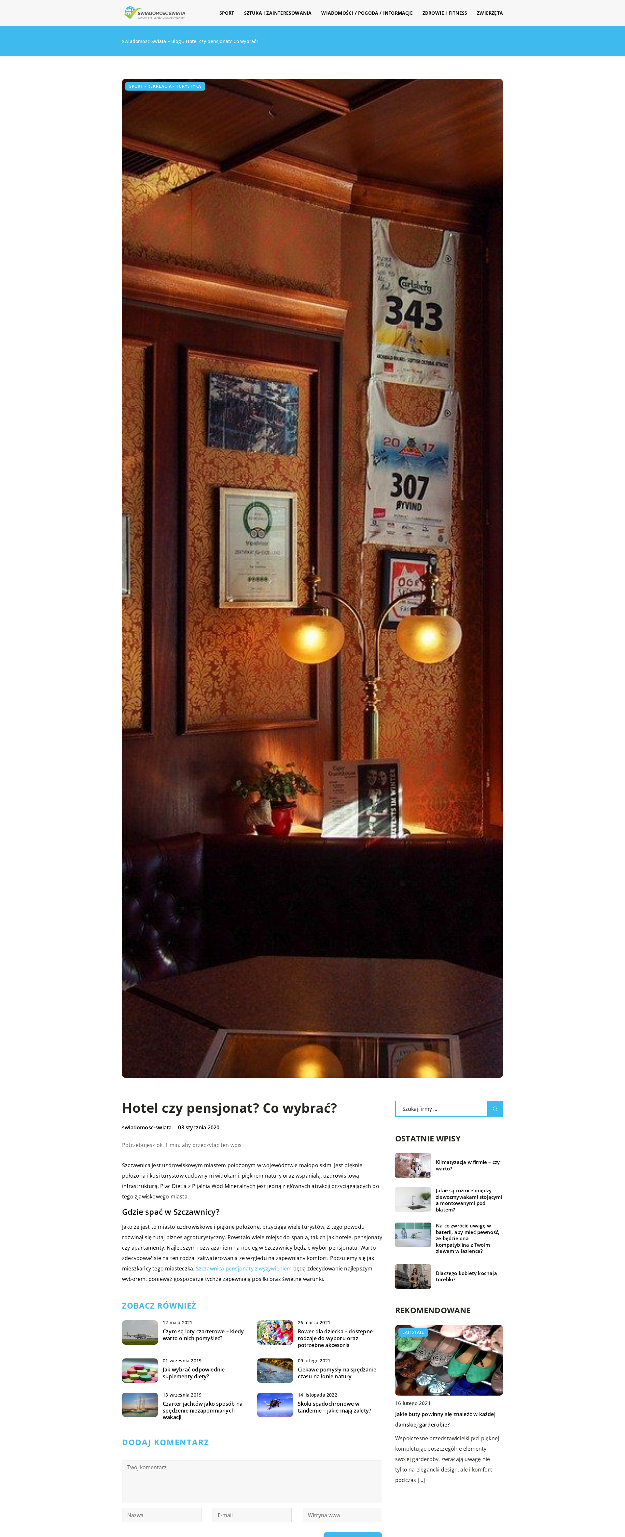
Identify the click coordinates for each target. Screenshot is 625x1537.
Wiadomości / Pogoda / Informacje (366, 13)
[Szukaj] (495, 1109)
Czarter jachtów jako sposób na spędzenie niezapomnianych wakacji (203, 1410)
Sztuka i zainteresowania (278, 13)
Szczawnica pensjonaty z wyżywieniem (244, 1268)
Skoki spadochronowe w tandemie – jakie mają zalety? (334, 1407)
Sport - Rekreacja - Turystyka (165, 86)
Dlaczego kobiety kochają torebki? (466, 1276)
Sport (226, 13)
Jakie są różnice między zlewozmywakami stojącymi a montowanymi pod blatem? (469, 1200)
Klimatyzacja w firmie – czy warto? (468, 1165)
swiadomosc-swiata (147, 1127)
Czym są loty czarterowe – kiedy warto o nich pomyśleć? (203, 1335)
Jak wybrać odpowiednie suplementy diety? (194, 1373)
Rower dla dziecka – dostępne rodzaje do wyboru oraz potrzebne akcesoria (335, 1338)
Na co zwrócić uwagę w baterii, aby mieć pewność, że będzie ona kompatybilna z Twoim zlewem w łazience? (467, 1238)
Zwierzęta (490, 13)
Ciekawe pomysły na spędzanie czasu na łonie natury (337, 1373)
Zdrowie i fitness (445, 13)
